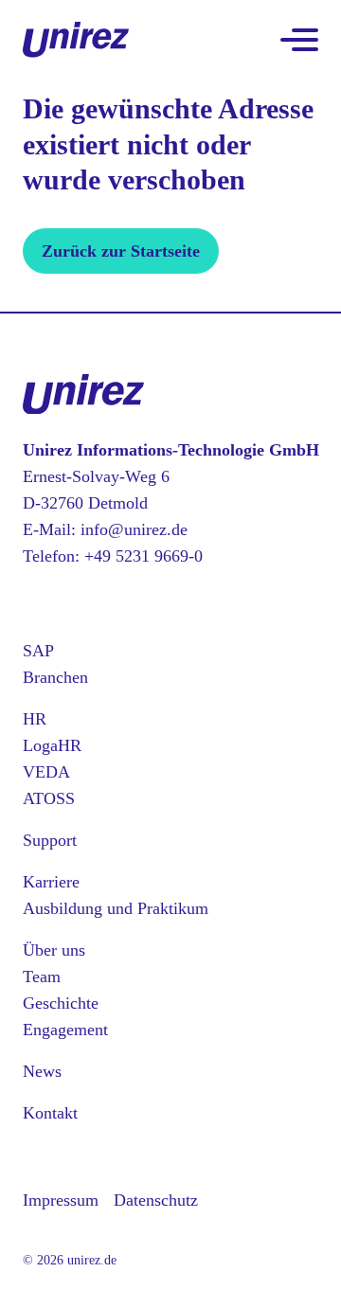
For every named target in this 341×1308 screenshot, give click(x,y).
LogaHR (52, 745)
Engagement (65, 1029)
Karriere (51, 881)
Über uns (54, 950)
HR (34, 718)
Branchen (55, 677)
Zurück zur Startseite (121, 251)
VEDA (46, 771)
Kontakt (50, 1112)
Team (42, 976)
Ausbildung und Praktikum (115, 908)
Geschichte (61, 1003)
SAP (38, 650)
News (42, 1071)
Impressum (61, 1200)
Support (50, 840)
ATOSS (49, 798)
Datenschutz (156, 1200)
